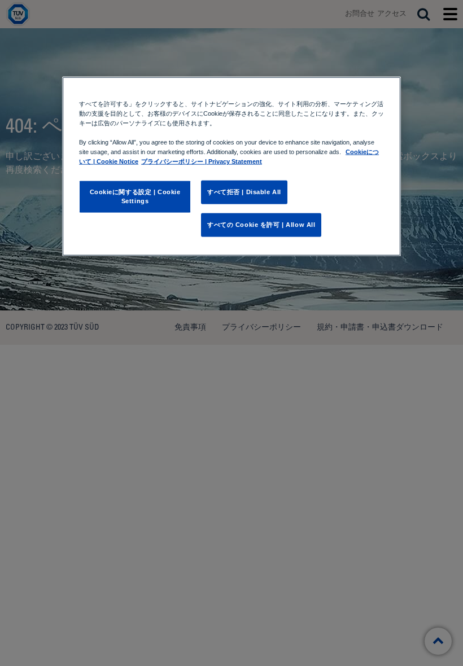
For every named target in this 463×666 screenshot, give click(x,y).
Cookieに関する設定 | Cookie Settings (135, 196)
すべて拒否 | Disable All (244, 192)
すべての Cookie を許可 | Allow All (261, 224)
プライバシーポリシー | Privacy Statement (201, 161)
